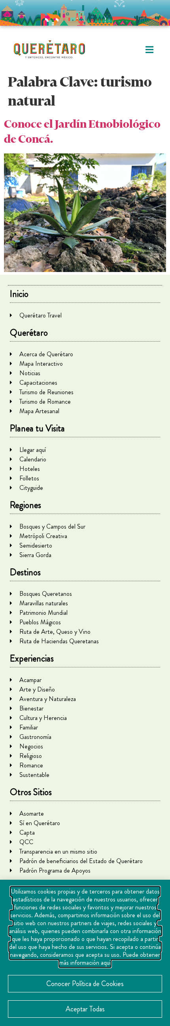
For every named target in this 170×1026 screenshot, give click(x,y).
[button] (149, 50)
